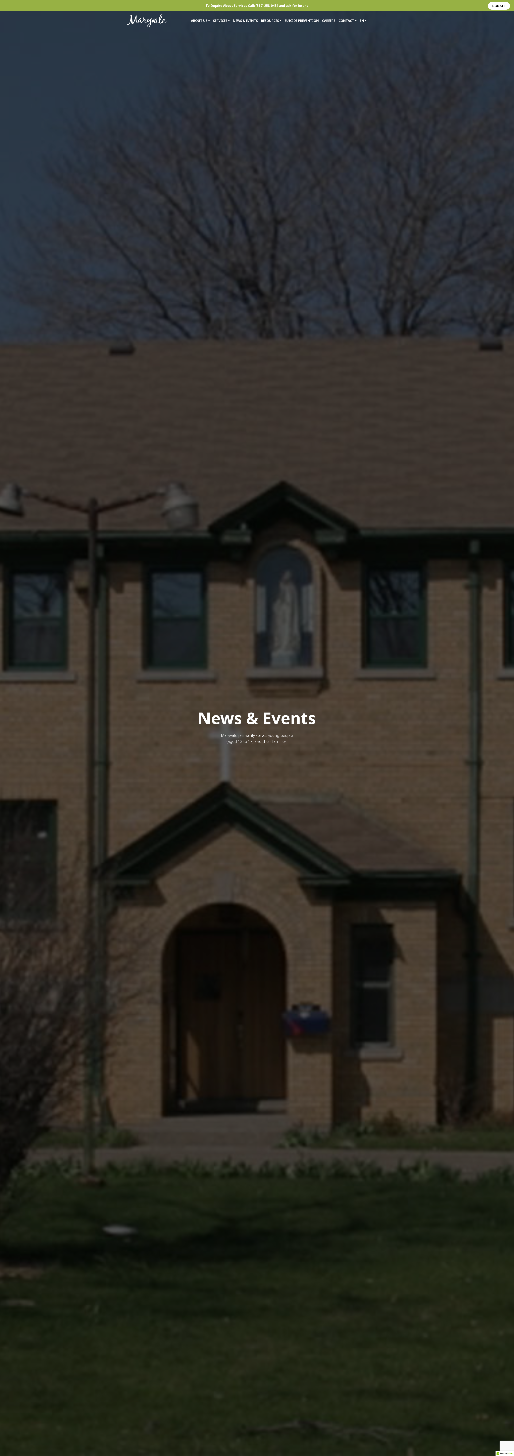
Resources (270, 20)
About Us (199, 20)
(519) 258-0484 (267, 5)
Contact (346, 20)
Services (220, 20)
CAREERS (328, 20)
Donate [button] (498, 6)
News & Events (245, 20)
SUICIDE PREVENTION (302, 20)
